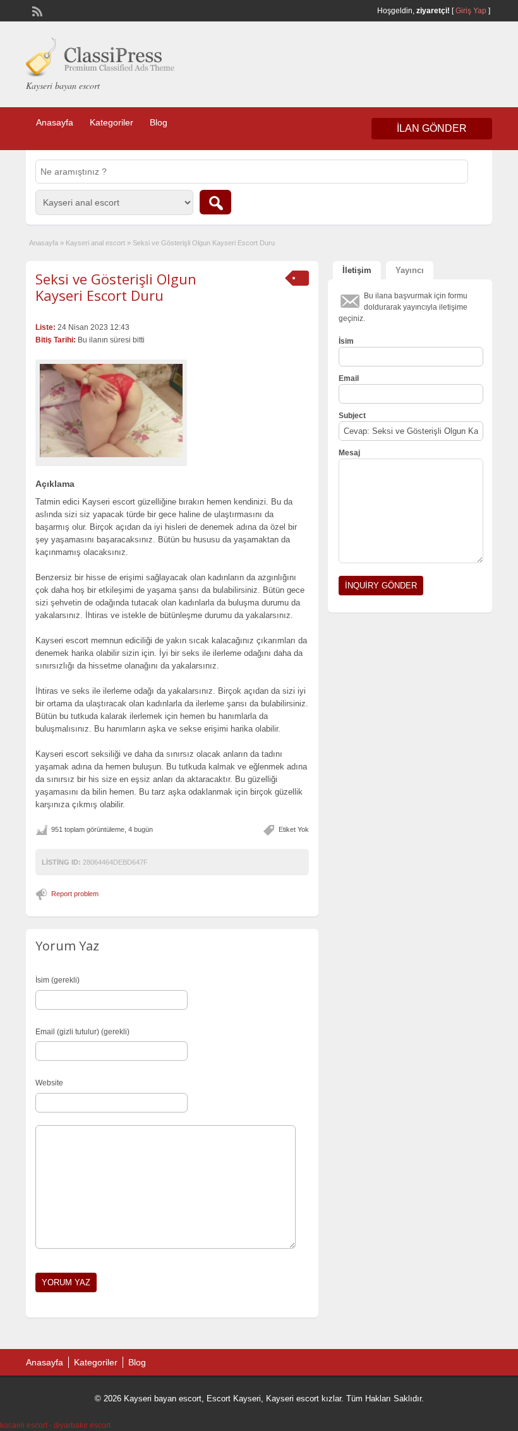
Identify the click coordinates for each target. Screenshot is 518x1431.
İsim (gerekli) (57, 980)
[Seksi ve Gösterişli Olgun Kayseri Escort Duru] (111, 411)
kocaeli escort (23, 1425)
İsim (346, 341)
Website (49, 1082)
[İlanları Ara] (215, 202)
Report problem (75, 893)
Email (349, 378)
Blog (158, 122)
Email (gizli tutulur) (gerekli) (82, 1031)
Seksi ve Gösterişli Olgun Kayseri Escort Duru (115, 287)
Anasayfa (54, 122)
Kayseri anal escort (95, 243)
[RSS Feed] (36, 10)
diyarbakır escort (82, 1425)
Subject (352, 415)
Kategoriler (111, 122)
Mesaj (349, 452)
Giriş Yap (470, 10)
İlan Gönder (432, 128)
